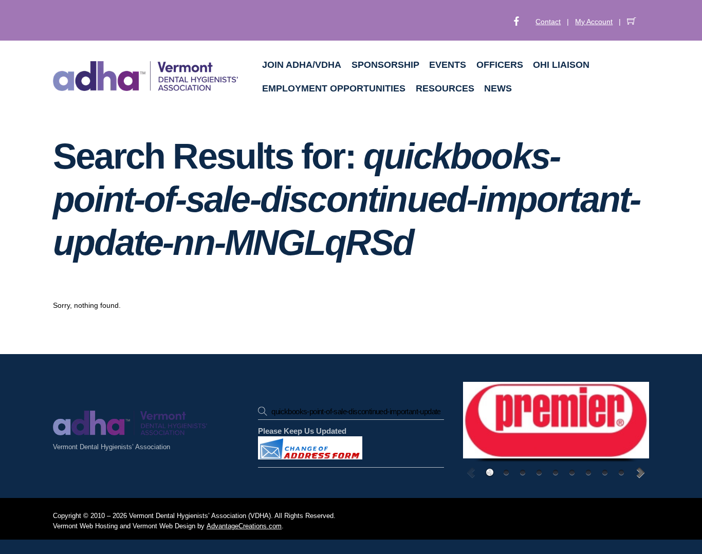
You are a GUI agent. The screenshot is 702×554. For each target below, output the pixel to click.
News (498, 88)
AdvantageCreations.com (244, 526)
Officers (499, 65)
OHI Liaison (561, 65)
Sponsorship (385, 65)
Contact (548, 21)
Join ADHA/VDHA (301, 65)
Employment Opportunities (333, 88)
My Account (594, 21)
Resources (445, 88)
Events (447, 65)
